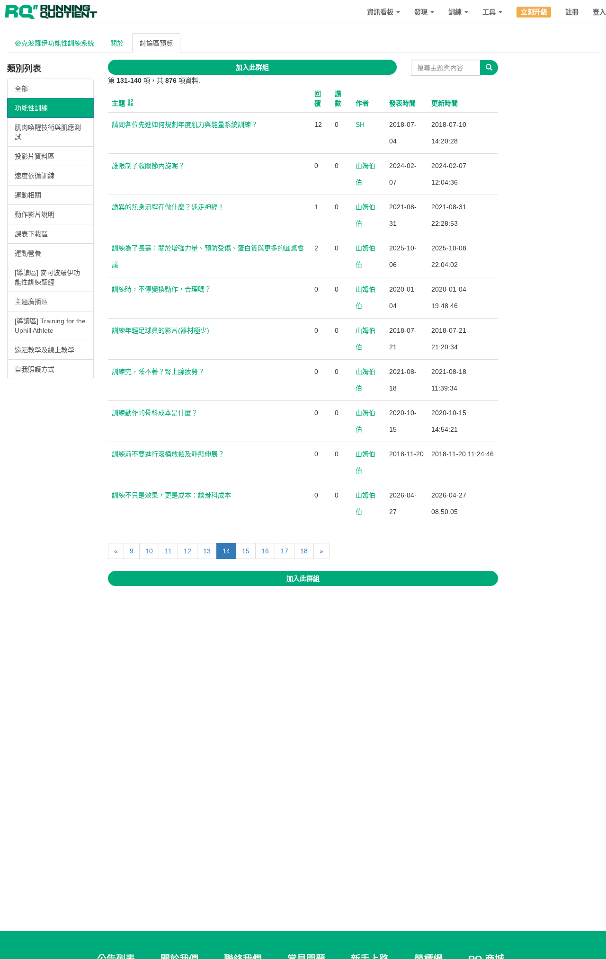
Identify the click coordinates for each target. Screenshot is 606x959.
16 (265, 551)
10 (149, 551)
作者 (362, 103)
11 (168, 551)
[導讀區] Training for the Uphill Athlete (50, 325)
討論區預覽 (156, 43)
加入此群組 (252, 67)
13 (207, 551)
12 (187, 551)
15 (246, 551)
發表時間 (402, 103)
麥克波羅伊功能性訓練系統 (54, 43)
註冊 (572, 12)
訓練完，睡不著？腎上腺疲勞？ (158, 371)
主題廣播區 (31, 301)
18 (304, 551)
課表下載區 (31, 234)
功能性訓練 (31, 108)
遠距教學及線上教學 (44, 350)
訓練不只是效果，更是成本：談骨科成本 (171, 495)
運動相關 (28, 195)
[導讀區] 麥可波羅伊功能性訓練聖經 (47, 277)
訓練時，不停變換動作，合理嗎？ (161, 289)
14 (226, 551)
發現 (421, 12)
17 (284, 551)
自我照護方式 (34, 369)
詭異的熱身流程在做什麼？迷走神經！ (168, 207)
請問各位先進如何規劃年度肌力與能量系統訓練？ (185, 124)
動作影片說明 (34, 214)
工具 (490, 12)
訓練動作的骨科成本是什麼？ (155, 413)
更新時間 (444, 103)
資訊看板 (381, 12)
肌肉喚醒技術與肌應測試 (48, 132)
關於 (117, 43)
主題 (118, 103)
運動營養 (28, 253)
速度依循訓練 (34, 175)
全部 (21, 88)
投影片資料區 (34, 156)
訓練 (455, 12)
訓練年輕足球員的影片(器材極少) (160, 330)
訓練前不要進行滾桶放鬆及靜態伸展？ (168, 454)
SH (360, 124)
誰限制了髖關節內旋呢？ (148, 165)
